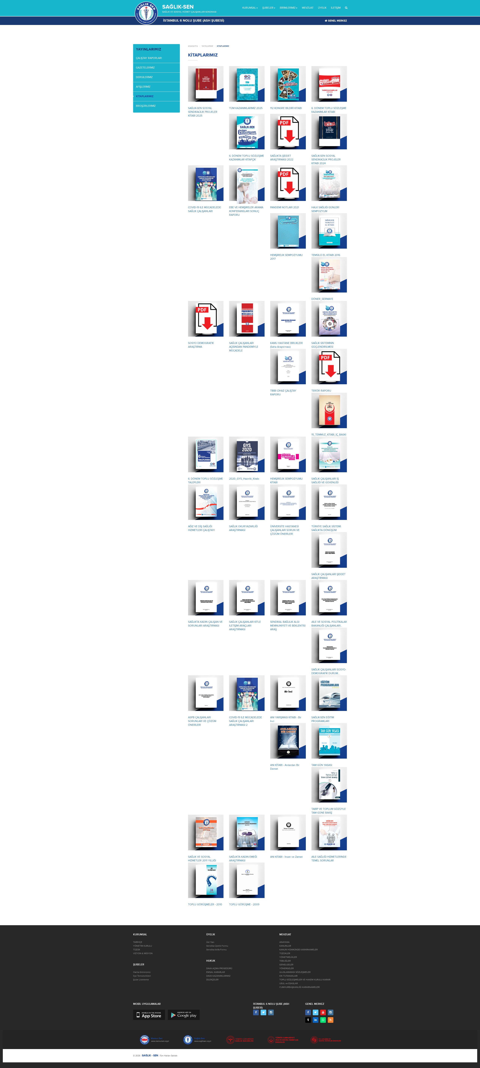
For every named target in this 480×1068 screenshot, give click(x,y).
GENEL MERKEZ (337, 20)
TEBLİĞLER (285, 961)
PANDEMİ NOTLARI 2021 (284, 207)
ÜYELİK (322, 7)
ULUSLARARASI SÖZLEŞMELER (294, 972)
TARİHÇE (137, 942)
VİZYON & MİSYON (143, 953)
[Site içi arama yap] (346, 8)
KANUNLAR (285, 946)
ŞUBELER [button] (267, 7)
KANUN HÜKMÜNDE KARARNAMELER (298, 949)
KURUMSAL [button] (249, 7)
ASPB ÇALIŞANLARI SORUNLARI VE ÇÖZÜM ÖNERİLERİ (202, 721)
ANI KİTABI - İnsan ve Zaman (286, 856)
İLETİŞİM (335, 7)
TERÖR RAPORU (321, 390)
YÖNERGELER (286, 968)
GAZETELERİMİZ (145, 67)
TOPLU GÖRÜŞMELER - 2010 (205, 904)
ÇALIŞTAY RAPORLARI (149, 58)
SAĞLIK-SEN (178, 7)
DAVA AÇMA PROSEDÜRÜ (219, 968)
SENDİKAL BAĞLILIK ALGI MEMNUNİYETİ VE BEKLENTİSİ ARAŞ (287, 625)
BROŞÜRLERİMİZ (146, 106)
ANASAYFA (193, 46)
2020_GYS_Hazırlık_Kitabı (244, 478)
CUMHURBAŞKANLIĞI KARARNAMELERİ (299, 987)
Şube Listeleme (141, 979)
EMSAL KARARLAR (215, 972)
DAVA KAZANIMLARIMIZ (218, 976)
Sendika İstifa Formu (216, 949)
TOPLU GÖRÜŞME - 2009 (244, 904)
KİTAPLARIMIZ (144, 96)
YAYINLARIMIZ (207, 46)
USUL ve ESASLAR (288, 983)
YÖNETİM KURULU (142, 946)
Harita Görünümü (142, 972)
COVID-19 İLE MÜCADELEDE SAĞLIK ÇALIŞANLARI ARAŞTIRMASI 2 (245, 721)
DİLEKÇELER (212, 979)
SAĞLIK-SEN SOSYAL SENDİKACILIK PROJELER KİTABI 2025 (202, 112)
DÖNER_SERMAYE (322, 299)
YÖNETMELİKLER (288, 957)
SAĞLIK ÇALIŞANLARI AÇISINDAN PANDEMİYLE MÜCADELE (243, 346)
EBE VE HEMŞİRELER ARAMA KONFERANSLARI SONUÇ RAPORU (246, 211)
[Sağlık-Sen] (146, 13)
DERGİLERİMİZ (144, 77)
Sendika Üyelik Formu (217, 946)
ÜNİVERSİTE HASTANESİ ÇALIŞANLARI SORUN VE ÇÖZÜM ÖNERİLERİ (284, 530)
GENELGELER (286, 964)
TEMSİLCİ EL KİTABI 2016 (325, 255)
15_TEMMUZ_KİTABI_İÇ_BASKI (328, 434)
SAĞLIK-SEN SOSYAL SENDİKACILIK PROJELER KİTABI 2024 (326, 159)
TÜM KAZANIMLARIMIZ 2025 (245, 108)
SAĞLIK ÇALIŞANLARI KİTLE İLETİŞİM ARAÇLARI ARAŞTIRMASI (245, 625)
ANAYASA (284, 942)
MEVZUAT (308, 7)
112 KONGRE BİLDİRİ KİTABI (286, 108)
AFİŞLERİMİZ (143, 86)
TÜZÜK (136, 949)
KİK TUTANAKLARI (288, 976)
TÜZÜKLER (284, 953)
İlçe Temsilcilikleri (142, 976)
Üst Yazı (210, 942)
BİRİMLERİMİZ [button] (288, 7)
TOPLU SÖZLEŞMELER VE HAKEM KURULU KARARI (304, 979)
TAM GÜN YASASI (321, 765)
